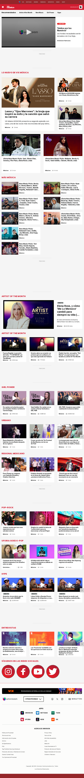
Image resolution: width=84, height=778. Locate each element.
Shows (36, 2)
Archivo (4, 741)
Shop (63, 2)
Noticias (28, 2)
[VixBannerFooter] (42, 691)
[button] (28, 32)
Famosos (43, 2)
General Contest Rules (8, 754)
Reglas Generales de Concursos (52, 751)
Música (7, 127)
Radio (58, 2)
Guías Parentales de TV (50, 746)
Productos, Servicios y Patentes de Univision (13, 751)
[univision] (11, 7)
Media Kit (46, 743)
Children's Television (49, 754)
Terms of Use (47, 735)
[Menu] (2, 7)
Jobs (45, 741)
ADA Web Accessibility (50, 738)
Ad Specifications (6, 743)
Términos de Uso (6, 735)
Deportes (51, 2)
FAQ (3, 746)
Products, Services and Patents (52, 749)
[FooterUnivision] (10, 699)
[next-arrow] (82, 349)
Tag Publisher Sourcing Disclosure (11, 749)
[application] (28, 32)
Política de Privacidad (7, 732)
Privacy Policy (48, 732)
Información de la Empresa (9, 738)
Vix (23, 2)
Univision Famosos (63, 41)
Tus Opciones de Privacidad (9, 757)
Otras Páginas (31, 699)
